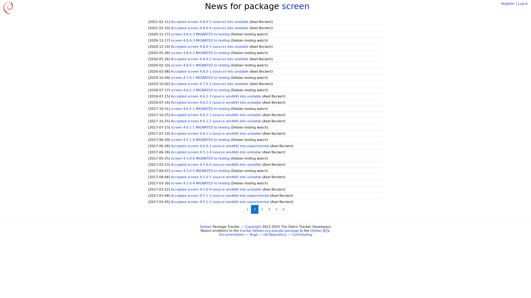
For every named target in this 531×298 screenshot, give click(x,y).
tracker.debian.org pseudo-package (269, 231)
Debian (206, 227)
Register (508, 4)
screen (295, 6)
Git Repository (274, 235)
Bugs (254, 235)
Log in (523, 4)
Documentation (232, 235)
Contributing (302, 235)
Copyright (253, 227)
